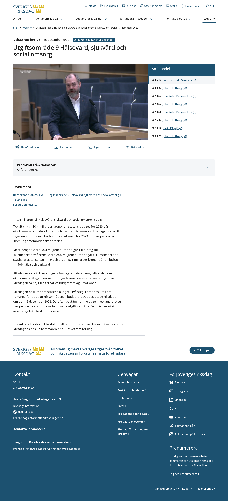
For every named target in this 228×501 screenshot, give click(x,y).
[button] (50, 19)
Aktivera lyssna (192, 5)
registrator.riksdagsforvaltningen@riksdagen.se (49, 449)
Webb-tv (27, 27)
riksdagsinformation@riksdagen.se (40, 418)
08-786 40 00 (26, 388)
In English (131, 5)
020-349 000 (25, 412)
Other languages (153, 5)
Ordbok (174, 5)
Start (15, 27)
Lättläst (92, 5)
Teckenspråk (111, 5)
